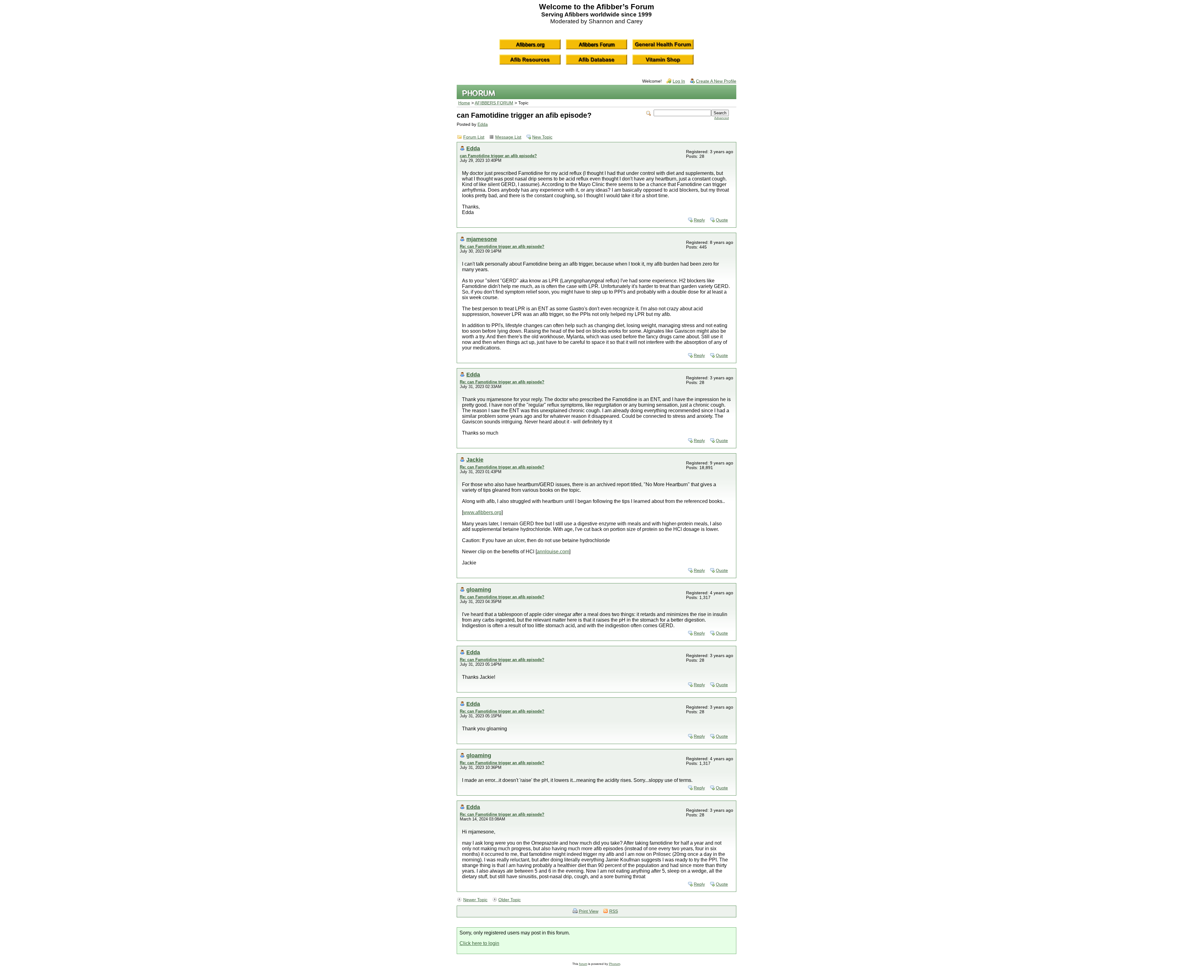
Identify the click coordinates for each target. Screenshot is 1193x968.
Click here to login (479, 943)
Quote (722, 220)
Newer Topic (475, 899)
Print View (588, 911)
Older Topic (509, 899)
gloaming (478, 589)
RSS (613, 911)
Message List (508, 137)
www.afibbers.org (482, 512)
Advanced (721, 118)
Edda (483, 124)
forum (583, 964)
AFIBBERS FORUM (494, 103)
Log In (679, 81)
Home (464, 103)
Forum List (473, 137)
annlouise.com (553, 551)
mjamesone (481, 239)
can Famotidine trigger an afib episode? (498, 155)
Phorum (614, 964)
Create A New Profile (716, 81)
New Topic (542, 137)
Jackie (474, 459)
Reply (699, 220)
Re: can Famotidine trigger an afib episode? (502, 246)
